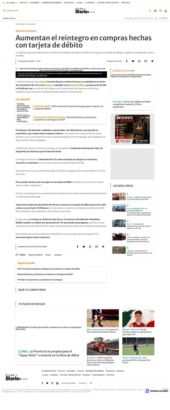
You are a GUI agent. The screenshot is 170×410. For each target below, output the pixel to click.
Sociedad (86, 375)
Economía (34, 3)
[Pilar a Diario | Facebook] (150, 10)
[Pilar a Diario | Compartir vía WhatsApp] (139, 61)
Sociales (120, 371)
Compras (58, 255)
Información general (52, 3)
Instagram (52, 383)
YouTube (57, 383)
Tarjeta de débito (35, 255)
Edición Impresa (9, 18)
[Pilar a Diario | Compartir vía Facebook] (126, 61)
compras (49, 85)
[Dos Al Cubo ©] (156, 392)
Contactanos (83, 383)
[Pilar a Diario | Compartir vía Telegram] (152, 61)
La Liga (79, 3)
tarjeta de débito (77, 85)
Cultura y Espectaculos (108, 3)
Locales (80, 371)
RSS (91, 383)
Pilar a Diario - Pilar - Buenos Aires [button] (13, 390)
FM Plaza (125, 3)
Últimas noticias (49, 371)
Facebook (42, 383)
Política (23, 3)
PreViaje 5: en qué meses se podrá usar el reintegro (39, 280)
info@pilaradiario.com (9, 392)
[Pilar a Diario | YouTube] (165, 10)
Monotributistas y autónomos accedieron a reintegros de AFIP (45, 274)
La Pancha (89, 3)
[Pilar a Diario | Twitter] (155, 10)
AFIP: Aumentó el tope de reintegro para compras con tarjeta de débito (48, 269)
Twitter (47, 383)
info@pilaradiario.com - (129, 390)
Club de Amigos (98, 375)
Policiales (69, 3)
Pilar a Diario (21, 24)
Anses (43, 81)
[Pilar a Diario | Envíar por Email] (145, 61)
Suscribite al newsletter (68, 383)
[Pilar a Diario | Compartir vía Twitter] (133, 61)
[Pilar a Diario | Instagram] (160, 10)
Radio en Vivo (12, 11)
